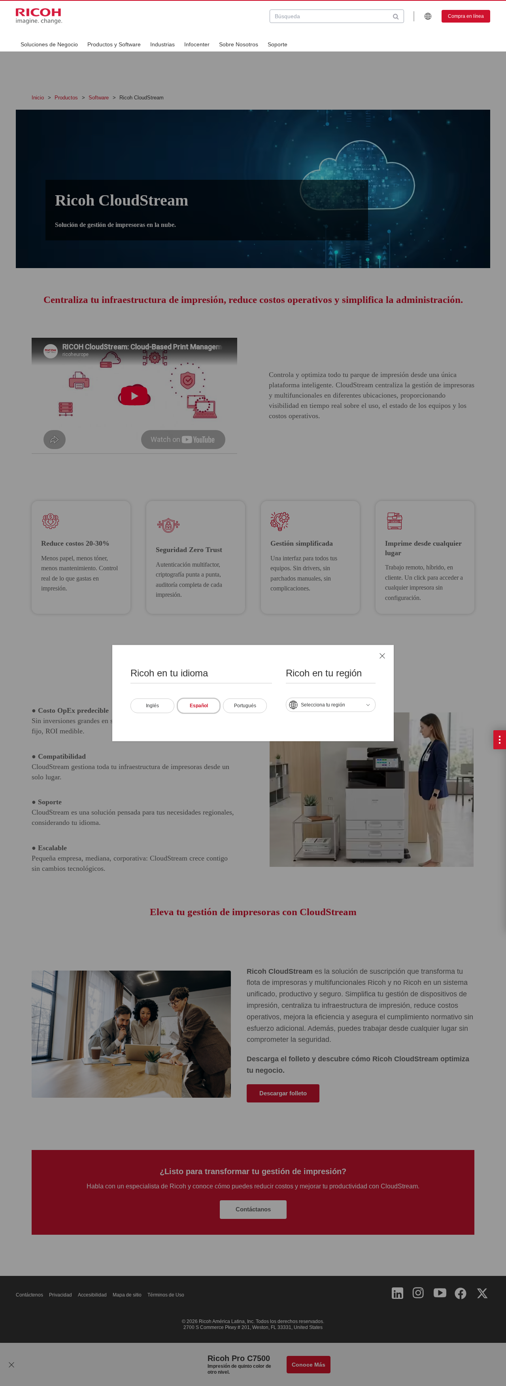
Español (199, 705)
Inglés (152, 705)
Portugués (245, 705)
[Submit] (396, 16)
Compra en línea (466, 16)
